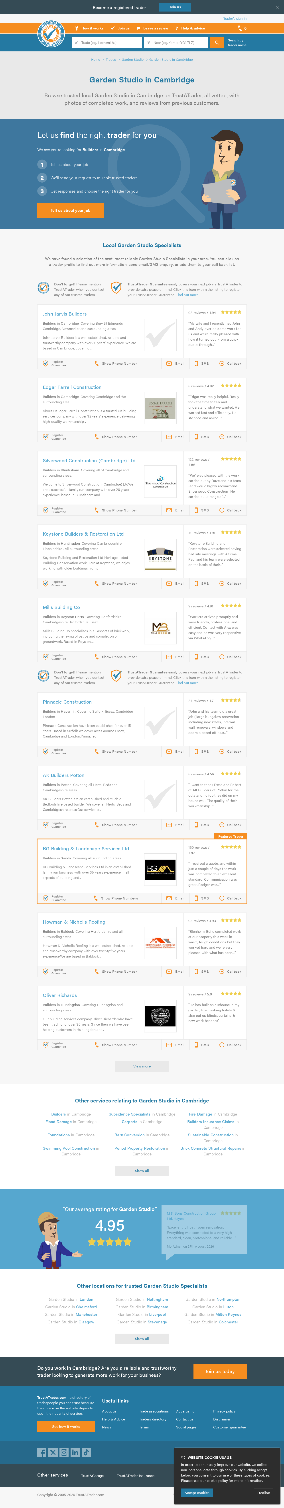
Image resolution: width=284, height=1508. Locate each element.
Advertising (185, 1411)
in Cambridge (71, 1114)
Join (175, 6)
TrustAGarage (92, 1475)
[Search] (217, 42)
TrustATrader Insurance (135, 1475)
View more (142, 1066)
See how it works (66, 1426)
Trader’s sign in (235, 18)
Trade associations (154, 1411)
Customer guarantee (229, 1427)
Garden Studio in (71, 1299)
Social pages (186, 1427)
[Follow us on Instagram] (64, 1452)
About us (109, 1411)
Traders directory (152, 1419)
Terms (144, 1427)
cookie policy (217, 1480)
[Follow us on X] (53, 1452)
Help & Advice (113, 1419)
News (106, 1427)
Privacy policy (224, 1411)
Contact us (184, 1419)
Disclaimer (222, 1419)
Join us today (220, 1371)
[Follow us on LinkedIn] (75, 1452)
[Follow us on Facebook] (42, 1452)
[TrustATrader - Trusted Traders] (51, 26)
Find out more (187, 294)
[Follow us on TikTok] (86, 1452)
